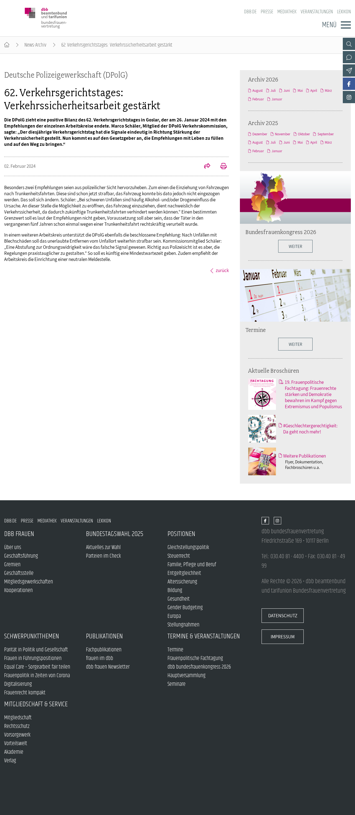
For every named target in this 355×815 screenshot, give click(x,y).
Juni (286, 90)
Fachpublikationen (103, 650)
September (325, 134)
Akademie (13, 752)
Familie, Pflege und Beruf (192, 564)
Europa (174, 616)
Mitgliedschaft (18, 718)
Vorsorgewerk (17, 735)
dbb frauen (19, 534)
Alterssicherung (182, 582)
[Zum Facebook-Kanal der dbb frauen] (349, 84)
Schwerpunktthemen (31, 636)
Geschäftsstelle (19, 573)
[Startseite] (6, 45)
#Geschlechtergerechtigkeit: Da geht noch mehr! (310, 429)
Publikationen (104, 636)
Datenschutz (282, 616)
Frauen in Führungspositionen (33, 658)
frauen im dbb (99, 658)
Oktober (304, 134)
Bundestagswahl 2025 (114, 534)
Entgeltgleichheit (184, 573)
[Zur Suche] (349, 44)
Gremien (12, 564)
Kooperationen (18, 590)
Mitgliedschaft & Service (36, 704)
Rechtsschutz (16, 726)
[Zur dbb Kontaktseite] (349, 57)
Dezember (259, 134)
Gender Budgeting (185, 607)
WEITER (295, 246)
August (257, 90)
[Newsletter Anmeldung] (349, 70)
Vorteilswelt (15, 743)
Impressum (283, 637)
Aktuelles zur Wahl (103, 547)
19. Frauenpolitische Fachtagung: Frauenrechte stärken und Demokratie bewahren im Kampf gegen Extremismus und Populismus (313, 394)
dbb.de (250, 12)
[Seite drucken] (220, 167)
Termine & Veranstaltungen (204, 636)
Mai (300, 90)
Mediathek (286, 12)
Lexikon (344, 12)
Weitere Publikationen (304, 456)
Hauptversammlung (187, 675)
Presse (267, 12)
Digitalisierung (18, 684)
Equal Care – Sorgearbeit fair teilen (37, 667)
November (282, 134)
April (313, 90)
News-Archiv (35, 45)
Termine (255, 329)
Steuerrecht (179, 556)
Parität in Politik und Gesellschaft (36, 650)
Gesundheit (179, 599)
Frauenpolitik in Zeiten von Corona (37, 675)
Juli (273, 90)
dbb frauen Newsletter (108, 667)
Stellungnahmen (183, 625)
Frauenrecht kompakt (24, 693)
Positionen (181, 534)
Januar (277, 99)
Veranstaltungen (317, 12)
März (328, 90)
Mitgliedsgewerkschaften (28, 582)
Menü (329, 25)
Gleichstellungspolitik (188, 547)
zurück (222, 270)
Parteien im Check (103, 556)
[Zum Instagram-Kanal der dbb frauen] (349, 97)
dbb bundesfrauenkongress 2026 (199, 667)
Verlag (10, 760)
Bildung (175, 590)
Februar (258, 99)
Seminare (177, 684)
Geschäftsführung (21, 556)
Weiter (295, 344)
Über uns (12, 547)
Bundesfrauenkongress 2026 (280, 231)
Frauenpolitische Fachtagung (195, 658)
